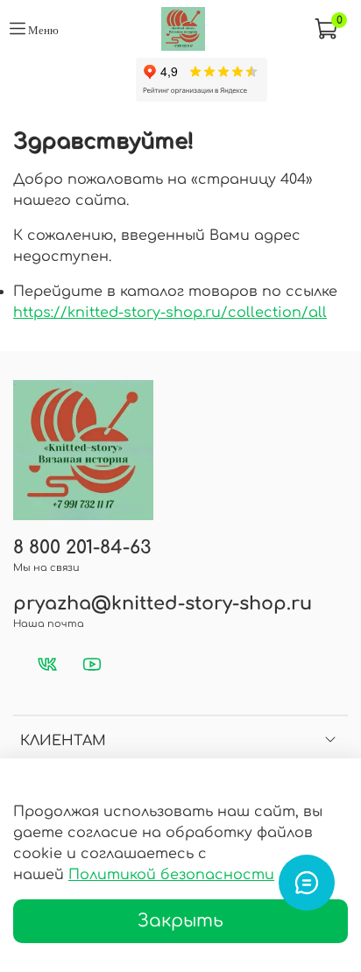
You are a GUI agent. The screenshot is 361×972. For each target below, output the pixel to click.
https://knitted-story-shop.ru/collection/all (170, 312)
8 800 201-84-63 (82, 548)
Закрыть (180, 921)
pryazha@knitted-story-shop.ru (162, 604)
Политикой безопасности (171, 875)
